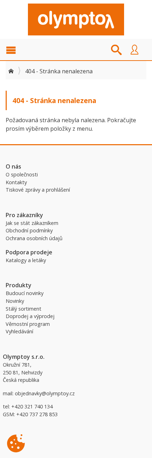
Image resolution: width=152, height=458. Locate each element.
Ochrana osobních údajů (34, 238)
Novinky (15, 301)
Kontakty (16, 182)
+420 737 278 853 (37, 414)
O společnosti (22, 174)
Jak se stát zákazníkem (32, 223)
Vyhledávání (19, 331)
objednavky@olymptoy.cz (45, 393)
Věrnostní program (28, 324)
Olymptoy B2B (76, 19)
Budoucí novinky (24, 293)
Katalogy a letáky (26, 260)
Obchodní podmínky (29, 230)
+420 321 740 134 (32, 406)
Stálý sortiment (23, 308)
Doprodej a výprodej (30, 316)
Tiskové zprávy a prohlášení (38, 189)
